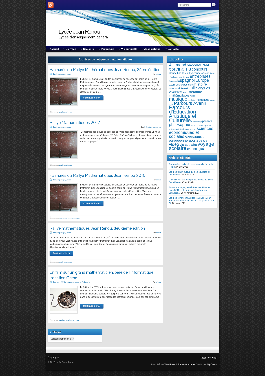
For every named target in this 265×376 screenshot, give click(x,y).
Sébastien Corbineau (152, 127)
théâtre (203, 140)
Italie (192, 88)
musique (178, 99)
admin (158, 74)
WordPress (169, 364)
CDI (172, 69)
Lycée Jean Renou (79, 31)
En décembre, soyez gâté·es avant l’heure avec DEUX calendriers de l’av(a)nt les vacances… (189, 190)
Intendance (174, 89)
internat (183, 88)
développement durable (179, 77)
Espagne (173, 81)
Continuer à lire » (92, 98)
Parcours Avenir (190, 103)
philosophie (179, 124)
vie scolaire (188, 145)
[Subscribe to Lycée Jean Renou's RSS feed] (51, 5)
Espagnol (186, 80)
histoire (200, 84)
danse (212, 73)
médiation (192, 100)
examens (174, 84)
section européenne (187, 138)
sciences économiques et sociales (191, 132)
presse (208, 125)
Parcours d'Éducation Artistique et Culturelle (71, 282)
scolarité (190, 136)
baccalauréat (198, 65)
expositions (187, 84)
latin (185, 92)
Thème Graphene (186, 364)
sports (193, 140)
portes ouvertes (198, 125)
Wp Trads (212, 364)
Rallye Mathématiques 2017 (75, 122)
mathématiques (65, 112)
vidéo (174, 144)
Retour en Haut (208, 357)
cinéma (62, 320)
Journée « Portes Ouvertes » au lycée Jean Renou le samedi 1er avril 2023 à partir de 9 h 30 (191, 201)
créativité (205, 73)
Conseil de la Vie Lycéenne (185, 73)
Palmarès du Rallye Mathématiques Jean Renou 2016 (97, 175)
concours (63, 218)
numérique (203, 99)
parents (207, 121)
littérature (195, 92)
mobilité (193, 96)
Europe (202, 80)
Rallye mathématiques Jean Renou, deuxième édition (97, 228)
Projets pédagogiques (62, 74)
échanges (196, 148)
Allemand (177, 65)
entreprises (200, 76)
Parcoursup (196, 121)
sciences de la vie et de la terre (182, 129)
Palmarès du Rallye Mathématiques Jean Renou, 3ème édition (105, 69)
